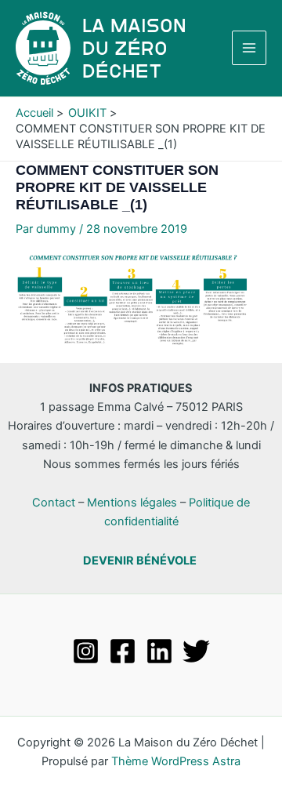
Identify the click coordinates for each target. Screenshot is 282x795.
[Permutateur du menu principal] (249, 48)
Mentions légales (132, 503)
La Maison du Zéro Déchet (134, 48)
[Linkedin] (159, 651)
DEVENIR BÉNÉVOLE (140, 561)
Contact (53, 503)
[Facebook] (122, 651)
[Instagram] (85, 651)
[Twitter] (196, 651)
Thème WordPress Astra (175, 761)
